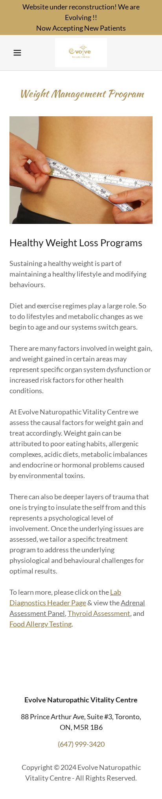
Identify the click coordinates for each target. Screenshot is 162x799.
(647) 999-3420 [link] (81, 744)
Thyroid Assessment (99, 613)
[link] (81, 52)
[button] (20, 52)
